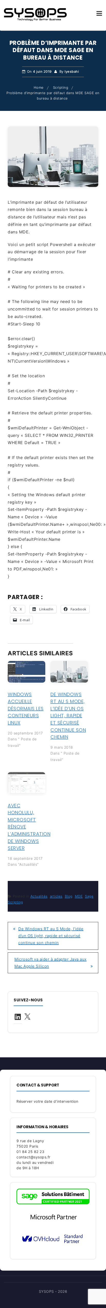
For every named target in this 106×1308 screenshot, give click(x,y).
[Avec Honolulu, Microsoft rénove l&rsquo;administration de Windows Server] (26, 783)
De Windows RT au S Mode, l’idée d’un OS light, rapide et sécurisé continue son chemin (68, 715)
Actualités (39, 896)
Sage (89, 896)
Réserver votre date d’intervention (47, 1101)
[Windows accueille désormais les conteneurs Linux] (26, 671)
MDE (79, 896)
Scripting (15, 902)
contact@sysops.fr (33, 1157)
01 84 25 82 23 (30, 1151)
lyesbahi (72, 71)
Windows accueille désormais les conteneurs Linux (26, 708)
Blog (69, 896)
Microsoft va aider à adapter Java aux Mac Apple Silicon (50, 963)
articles (56, 896)
